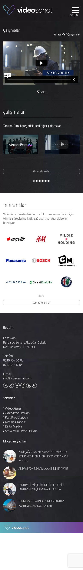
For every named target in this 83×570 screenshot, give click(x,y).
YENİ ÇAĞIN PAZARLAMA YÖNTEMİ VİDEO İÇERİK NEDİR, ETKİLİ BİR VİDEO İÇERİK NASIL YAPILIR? (43, 456)
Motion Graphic (15, 422)
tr (77, 15)
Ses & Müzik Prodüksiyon (20, 431)
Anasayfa (59, 34)
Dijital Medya (13, 426)
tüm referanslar (41, 302)
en (71, 15)
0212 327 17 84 (13, 365)
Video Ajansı (12, 408)
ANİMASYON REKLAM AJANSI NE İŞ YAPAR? (43, 468)
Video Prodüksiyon (17, 413)
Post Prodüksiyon (16, 417)
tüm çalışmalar (41, 171)
